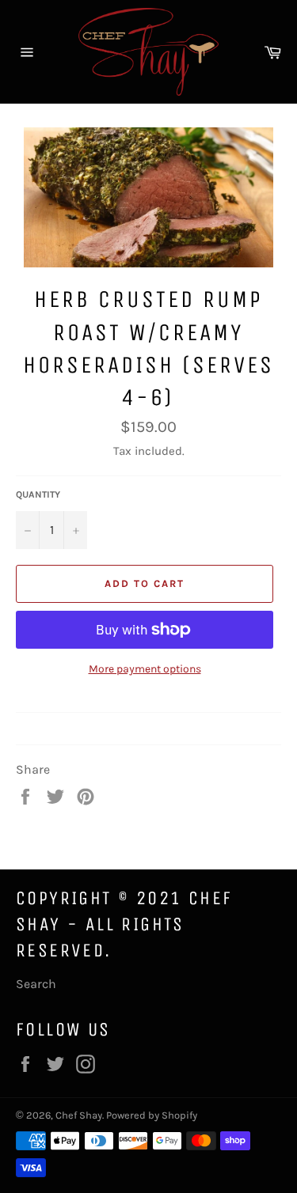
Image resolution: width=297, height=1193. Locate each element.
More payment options (145, 669)
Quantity (38, 494)
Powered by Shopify (151, 1115)
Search (36, 983)
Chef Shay (78, 1115)
